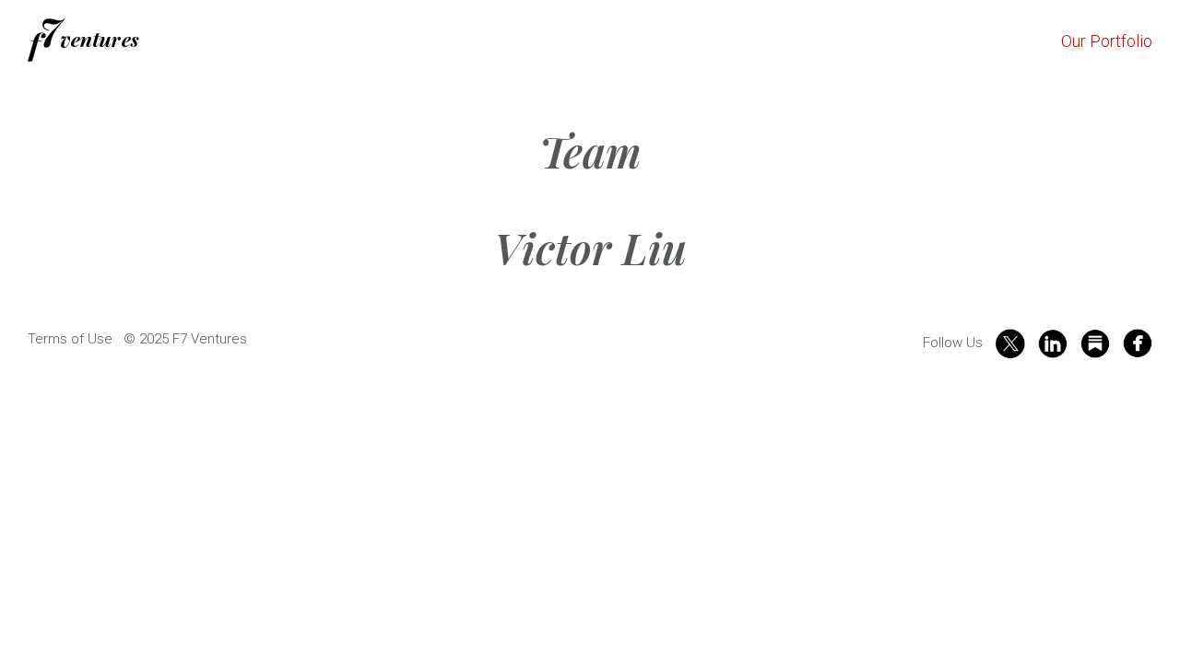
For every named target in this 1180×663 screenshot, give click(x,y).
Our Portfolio (1106, 41)
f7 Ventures (83, 40)
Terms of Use (70, 339)
